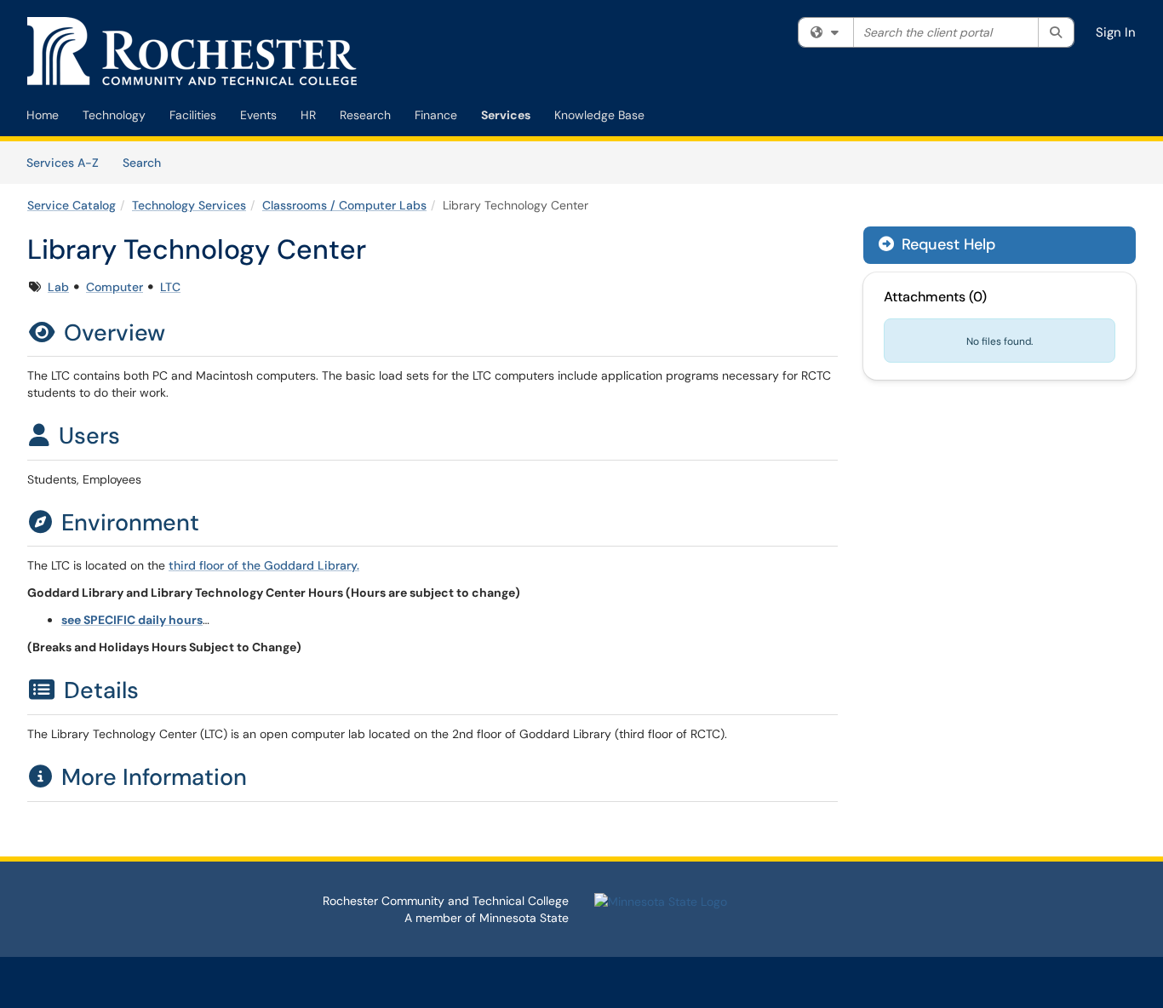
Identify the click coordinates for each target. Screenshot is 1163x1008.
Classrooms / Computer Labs (344, 205)
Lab (58, 287)
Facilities (192, 115)
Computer (114, 287)
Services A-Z (62, 162)
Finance (436, 115)
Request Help (946, 244)
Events (258, 115)
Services (505, 115)
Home (42, 115)
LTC (170, 287)
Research (365, 115)
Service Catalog (71, 205)
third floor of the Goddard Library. (264, 565)
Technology (114, 115)
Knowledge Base (599, 115)
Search (148, 162)
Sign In (1116, 32)
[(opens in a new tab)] (192, 51)
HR (308, 115)
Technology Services (189, 205)
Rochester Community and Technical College (446, 900)
